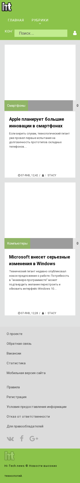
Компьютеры (17, 243)
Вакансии (14, 353)
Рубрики (40, 20)
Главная (16, 20)
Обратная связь (19, 344)
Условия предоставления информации (36, 407)
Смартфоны (16, 106)
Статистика (16, 363)
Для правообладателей (25, 426)
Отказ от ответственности (28, 417)
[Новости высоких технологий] (7, 10)
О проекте (14, 334)
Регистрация (16, 397)
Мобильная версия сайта (26, 373)
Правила (13, 387)
